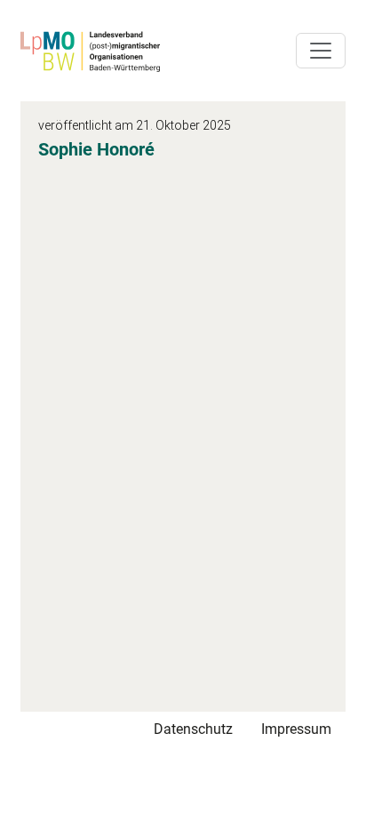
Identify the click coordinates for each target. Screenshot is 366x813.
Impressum (296, 729)
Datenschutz (193, 729)
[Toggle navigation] (321, 50)
